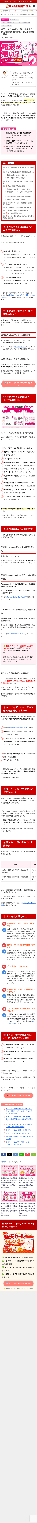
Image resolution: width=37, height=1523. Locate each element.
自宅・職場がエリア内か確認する (16, 178)
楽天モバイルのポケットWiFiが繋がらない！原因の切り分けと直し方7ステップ (19, 1119)
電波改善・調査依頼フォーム (19, 727)
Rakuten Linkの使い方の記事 (17, 597)
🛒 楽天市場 (24, 11)
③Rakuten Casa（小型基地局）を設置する (19, 196)
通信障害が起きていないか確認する (17, 175)
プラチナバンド (7, 25)
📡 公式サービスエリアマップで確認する (18, 384)
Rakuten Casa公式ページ (16, 633)
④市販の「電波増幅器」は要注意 (16, 199)
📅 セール (17, 11)
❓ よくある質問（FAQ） (12, 213)
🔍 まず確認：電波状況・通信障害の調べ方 (18, 172)
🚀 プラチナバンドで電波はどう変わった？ (18, 207)
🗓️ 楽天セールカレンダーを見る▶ (18, 1283)
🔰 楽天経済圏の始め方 (7, 11)
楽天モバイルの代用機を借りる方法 (18, 1130)
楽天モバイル (5, 19)
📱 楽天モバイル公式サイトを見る (18, 1095)
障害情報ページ (20, 346)
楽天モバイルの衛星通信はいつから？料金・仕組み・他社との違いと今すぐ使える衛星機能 (19, 1111)
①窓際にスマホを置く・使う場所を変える (18, 189)
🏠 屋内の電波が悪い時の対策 (14, 186)
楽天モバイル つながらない (10, 22)
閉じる (10, 163)
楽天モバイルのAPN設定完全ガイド (18, 1133)
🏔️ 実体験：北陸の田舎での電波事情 (16, 210)
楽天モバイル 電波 (25, 22)
